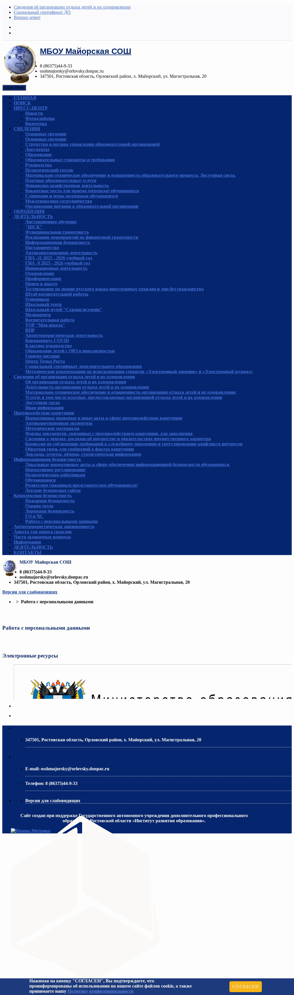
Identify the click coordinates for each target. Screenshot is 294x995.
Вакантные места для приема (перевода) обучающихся (82, 190)
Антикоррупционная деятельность (61, 252)
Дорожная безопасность (49, 511)
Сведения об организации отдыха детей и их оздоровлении (72, 7)
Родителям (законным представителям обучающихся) (81, 485)
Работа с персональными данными (61, 521)
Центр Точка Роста (45, 361)
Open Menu (14, 88)
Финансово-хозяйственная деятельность (67, 185)
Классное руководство (48, 345)
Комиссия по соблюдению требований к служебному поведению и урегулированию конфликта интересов (134, 443)
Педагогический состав (49, 170)
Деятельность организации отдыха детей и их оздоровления (87, 387)
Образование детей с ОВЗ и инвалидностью (70, 350)
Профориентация (43, 278)
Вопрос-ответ (27, 17)
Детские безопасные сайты (53, 490)
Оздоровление (39, 273)
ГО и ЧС (34, 516)
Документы (37, 149)
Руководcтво (38, 164)
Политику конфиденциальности (100, 991)
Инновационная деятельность (56, 268)
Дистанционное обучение (51, 221)
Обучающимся (40, 480)
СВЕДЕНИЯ (27, 128)
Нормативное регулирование (55, 469)
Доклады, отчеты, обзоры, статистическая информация (83, 454)
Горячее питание (42, 356)
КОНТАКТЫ (28, 552)
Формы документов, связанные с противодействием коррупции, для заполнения (109, 433)
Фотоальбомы (40, 118)
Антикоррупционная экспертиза (58, 423)
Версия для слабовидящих (29, 591)
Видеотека (36, 123)
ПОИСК (22, 102)
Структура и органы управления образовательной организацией (92, 144)
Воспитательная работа (49, 319)
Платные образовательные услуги (60, 180)
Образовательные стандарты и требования (70, 159)
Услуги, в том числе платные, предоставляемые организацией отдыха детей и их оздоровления (123, 397)
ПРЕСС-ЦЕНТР (31, 108)
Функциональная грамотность (57, 232)
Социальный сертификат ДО (42, 12)
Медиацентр (38, 314)
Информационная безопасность (57, 242)
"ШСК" (33, 226)
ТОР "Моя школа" (45, 325)
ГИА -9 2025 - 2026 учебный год (57, 263)
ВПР (30, 330)
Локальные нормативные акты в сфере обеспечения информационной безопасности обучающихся (127, 464)
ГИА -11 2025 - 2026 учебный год (58, 257)
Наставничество (42, 247)
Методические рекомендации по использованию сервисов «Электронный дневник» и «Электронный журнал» (139, 371)
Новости (34, 113)
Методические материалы (52, 428)
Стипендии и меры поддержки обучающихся (71, 195)
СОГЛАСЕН (245, 986)
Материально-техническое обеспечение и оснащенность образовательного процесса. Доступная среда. (130, 175)
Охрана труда (39, 505)
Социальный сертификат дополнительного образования (83, 366)
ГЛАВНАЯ (25, 97)
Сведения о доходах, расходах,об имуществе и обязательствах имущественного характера (118, 438)
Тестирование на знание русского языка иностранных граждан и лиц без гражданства (114, 288)
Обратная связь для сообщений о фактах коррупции (79, 449)
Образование (38, 154)
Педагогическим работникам (55, 474)
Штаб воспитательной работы (56, 294)
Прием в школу (41, 283)
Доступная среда (42, 402)
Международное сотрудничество (58, 201)
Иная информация (44, 407)
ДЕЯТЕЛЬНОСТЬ (33, 216)
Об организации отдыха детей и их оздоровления (75, 381)
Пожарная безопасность (50, 500)
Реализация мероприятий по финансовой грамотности (81, 237)
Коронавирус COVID (47, 340)
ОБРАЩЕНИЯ (29, 211)
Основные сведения (45, 133)
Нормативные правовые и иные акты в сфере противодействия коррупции (103, 418)
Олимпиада (37, 299)
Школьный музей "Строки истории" (63, 309)
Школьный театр (43, 304)
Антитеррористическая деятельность (64, 335)
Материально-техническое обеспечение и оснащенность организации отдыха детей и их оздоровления (130, 392)
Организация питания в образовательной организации (81, 206)
